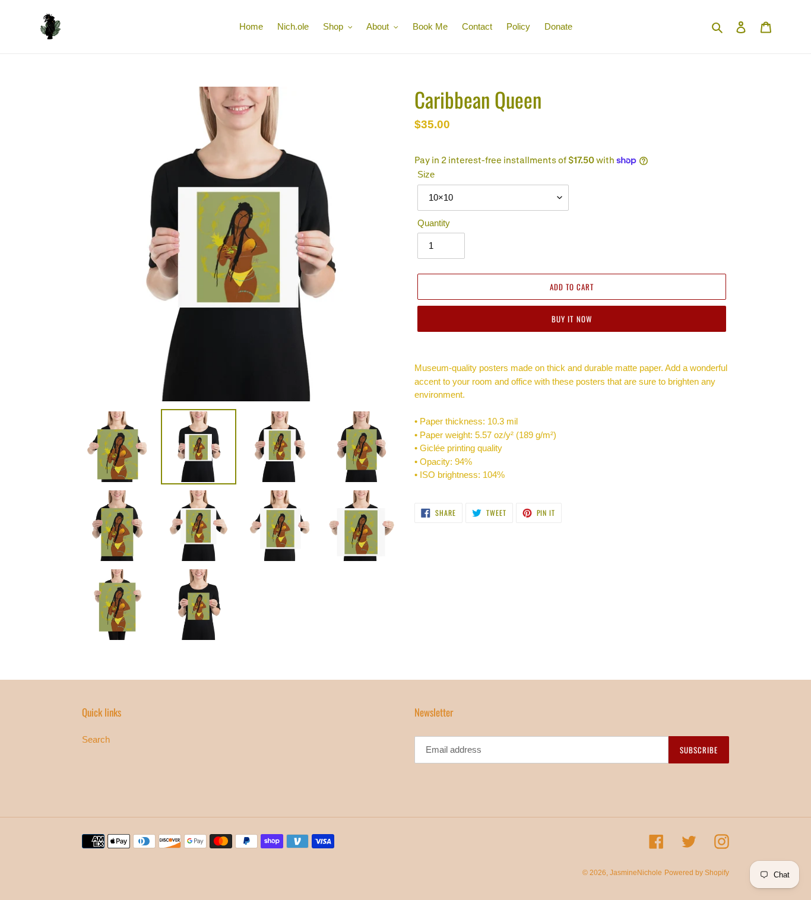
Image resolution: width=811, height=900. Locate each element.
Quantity (433, 223)
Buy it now (571, 319)
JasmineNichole (636, 873)
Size (426, 174)
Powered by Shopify (696, 873)
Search (96, 739)
